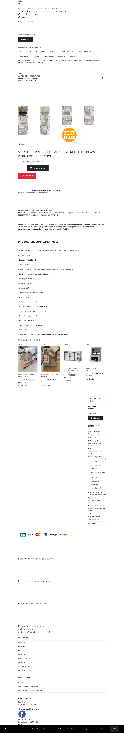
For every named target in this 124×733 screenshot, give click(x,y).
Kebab (93, 462)
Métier (35, 61)
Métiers (32, 51)
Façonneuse (94, 484)
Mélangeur (94, 481)
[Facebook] (22, 717)
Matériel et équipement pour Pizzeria (52, 61)
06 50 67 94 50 (24, 720)
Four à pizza (94, 465)
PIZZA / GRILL (66, 51)
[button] (102, 78)
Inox (98, 51)
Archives (21, 662)
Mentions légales (24, 666)
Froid (43, 51)
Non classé (91, 523)
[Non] (122, 729)
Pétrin (92, 477)
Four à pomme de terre (98, 472)
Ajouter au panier (37, 168)
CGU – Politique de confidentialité (30, 690)
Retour (21, 145)
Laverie (36, 57)
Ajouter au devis (27, 176)
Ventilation (24, 57)
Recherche (25, 39)
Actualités (61, 57)
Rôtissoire (94, 468)
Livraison (21, 682)
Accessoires (49, 57)
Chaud (52, 51)
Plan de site (22, 670)
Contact (72, 57)
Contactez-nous (24, 658)
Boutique (28, 61)
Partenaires (22, 654)
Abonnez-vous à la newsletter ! (29, 709)
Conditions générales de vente (29, 686)
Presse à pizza (95, 488)
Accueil (22, 51)
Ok (114, 729)
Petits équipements (84, 51)
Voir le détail (22, 385)
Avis (19, 650)
